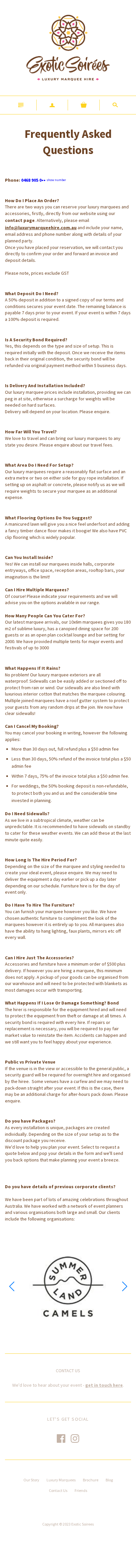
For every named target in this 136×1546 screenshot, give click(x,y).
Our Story (31, 1479)
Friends (81, 1490)
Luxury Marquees (61, 1479)
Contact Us (58, 1490)
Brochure (90, 1479)
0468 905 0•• (43, 180)
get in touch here (104, 1385)
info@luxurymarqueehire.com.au (41, 228)
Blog (109, 1479)
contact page (20, 220)
